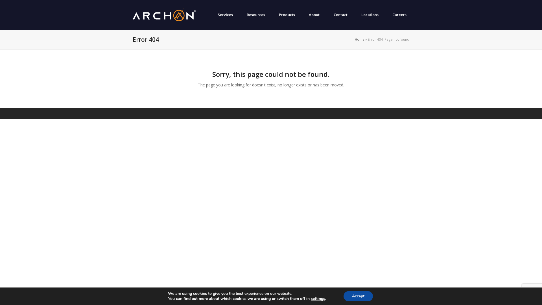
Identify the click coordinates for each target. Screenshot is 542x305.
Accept (358, 296)
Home (359, 39)
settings (318, 298)
